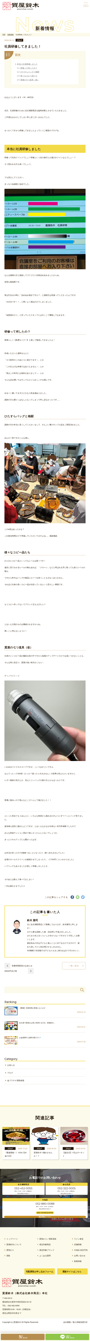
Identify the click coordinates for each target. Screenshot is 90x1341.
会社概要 (67, 1322)
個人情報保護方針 (80, 1322)
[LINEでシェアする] (77, 898)
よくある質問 (45, 1255)
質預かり (10, 1250)
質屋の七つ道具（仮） (29, 80)
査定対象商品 (45, 1244)
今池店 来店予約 (81, 1250)
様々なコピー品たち (28, 76)
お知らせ (11, 1065)
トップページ (12, 1238)
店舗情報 (78, 1244)
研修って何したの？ (28, 68)
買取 (8, 1255)
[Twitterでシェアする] (83, 898)
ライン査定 (78, 1238)
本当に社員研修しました (27, 64)
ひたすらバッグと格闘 (29, 72)
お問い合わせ (79, 1255)
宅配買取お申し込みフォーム (39, 1271)
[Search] (82, 990)
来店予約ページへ (45, 1217)
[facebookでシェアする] (72, 898)
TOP (3, 34)
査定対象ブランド (46, 1250)
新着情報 (11, 34)
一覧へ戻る (74, 965)
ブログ (10, 1072)
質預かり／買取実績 (47, 1238)
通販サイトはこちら (71, 1271)
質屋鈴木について (13, 1244)
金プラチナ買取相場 (15, 1080)
